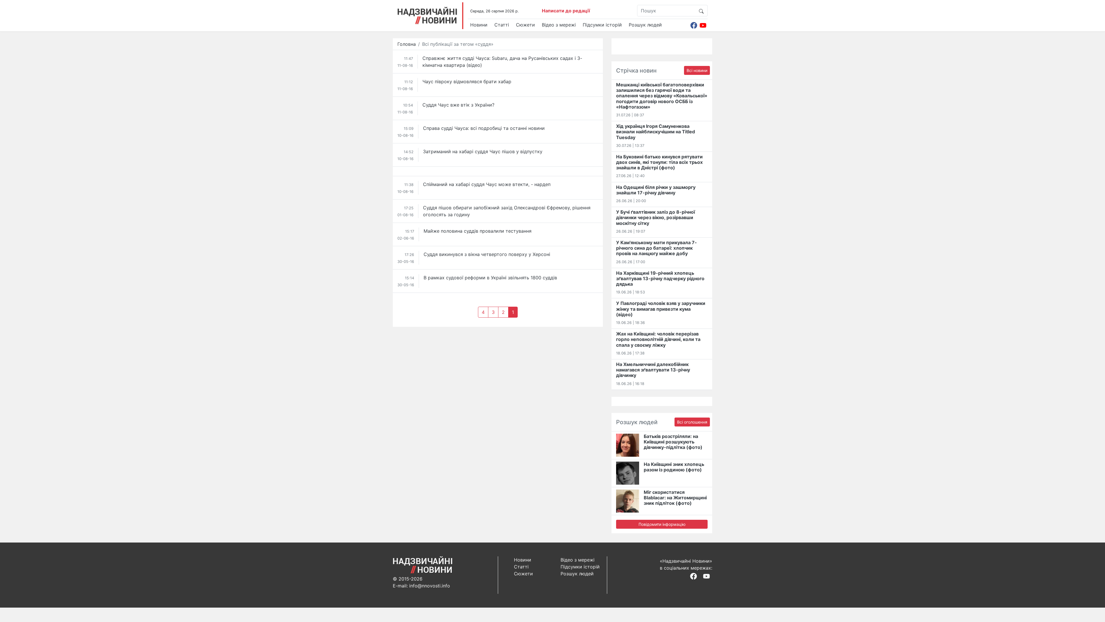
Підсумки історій (602, 25)
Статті (501, 25)
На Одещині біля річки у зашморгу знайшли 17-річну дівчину (656, 190)
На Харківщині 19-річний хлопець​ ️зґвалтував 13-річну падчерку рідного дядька (660, 278)
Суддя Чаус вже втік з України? (458, 105)
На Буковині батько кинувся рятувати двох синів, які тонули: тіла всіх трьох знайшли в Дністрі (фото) (659, 162)
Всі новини (697, 70)
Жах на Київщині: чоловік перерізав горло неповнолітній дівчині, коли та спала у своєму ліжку (658, 339)
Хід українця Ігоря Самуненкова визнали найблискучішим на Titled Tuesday (655, 131)
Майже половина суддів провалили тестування (477, 231)
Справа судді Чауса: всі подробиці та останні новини (484, 128)
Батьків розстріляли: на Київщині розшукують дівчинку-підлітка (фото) (673, 441)
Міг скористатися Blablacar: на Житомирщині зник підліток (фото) (675, 497)
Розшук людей (645, 25)
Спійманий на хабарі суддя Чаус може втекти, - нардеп (486, 184)
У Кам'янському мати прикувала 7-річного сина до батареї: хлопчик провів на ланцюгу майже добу (656, 248)
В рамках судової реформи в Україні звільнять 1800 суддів (490, 277)
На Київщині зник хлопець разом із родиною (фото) (674, 467)
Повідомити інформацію (662, 524)
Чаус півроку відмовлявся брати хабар (466, 81)
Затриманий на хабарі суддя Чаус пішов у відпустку (482, 151)
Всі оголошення (692, 422)
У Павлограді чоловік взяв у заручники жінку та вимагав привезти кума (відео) (660, 308)
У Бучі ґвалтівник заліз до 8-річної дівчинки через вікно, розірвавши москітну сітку (655, 217)
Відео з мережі (559, 25)
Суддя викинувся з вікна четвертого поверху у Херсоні (487, 254)
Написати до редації (566, 11)
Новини (478, 25)
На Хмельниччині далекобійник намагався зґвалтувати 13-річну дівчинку (653, 369)
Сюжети (525, 25)
